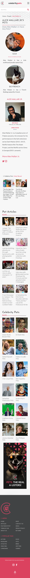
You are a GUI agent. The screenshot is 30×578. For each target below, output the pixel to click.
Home (4, 16)
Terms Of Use (5, 528)
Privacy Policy (20, 528)
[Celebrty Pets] (15, 3)
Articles (3, 523)
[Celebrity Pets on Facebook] (16, 564)
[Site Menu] (28, 3)
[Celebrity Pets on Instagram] (13, 564)
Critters (18, 546)
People (9, 16)
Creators (4, 546)
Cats (17, 541)
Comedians (4, 548)
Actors (15, 129)
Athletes (4, 543)
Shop (17, 521)
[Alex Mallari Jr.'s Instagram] (6, 161)
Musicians (4, 541)
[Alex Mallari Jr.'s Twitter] (3, 161)
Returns (18, 530)
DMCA (17, 526)
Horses (18, 548)
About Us (4, 530)
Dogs (17, 539)
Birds (17, 543)
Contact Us (19, 523)
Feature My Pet (6, 526)
